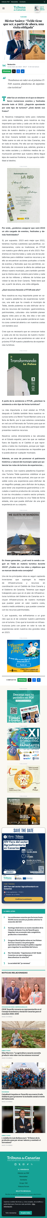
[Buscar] (44, 2)
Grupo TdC (23, 1183)
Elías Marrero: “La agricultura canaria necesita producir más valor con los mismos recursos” (21, 1054)
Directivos (6, 1050)
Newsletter (14, 2)
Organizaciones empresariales (14, 1007)
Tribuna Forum (23, 1186)
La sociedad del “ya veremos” (19, 963)
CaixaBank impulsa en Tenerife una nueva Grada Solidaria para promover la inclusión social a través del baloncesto (23, 1096)
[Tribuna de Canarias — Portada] (19, 8)
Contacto (23, 2)
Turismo (23, 17)
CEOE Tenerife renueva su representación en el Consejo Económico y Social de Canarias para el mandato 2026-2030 (21, 1011)
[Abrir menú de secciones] (3, 8)
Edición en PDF (23, 1173)
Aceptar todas (25, 1213)
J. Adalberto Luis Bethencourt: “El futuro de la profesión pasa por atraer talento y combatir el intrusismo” (21, 1140)
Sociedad (5, 1092)
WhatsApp (6, 71)
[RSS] (32, 1164)
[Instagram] (23, 1164)
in (22, 71)
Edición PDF (6, 2)
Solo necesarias (11, 1213)
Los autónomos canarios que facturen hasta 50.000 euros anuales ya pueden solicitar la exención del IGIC (25, 919)
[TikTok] (28, 1164)
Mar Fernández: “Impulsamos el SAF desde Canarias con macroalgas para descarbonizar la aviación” (24, 955)
